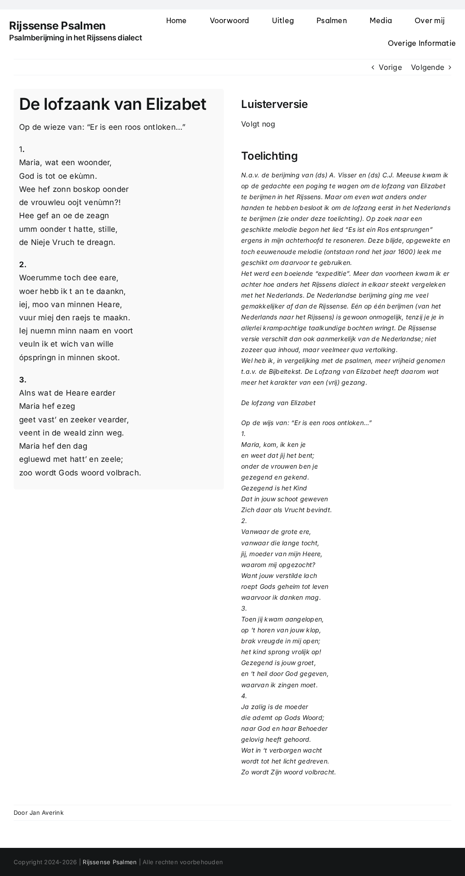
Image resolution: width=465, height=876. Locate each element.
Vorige (390, 67)
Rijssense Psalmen (110, 862)
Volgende (427, 67)
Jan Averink (47, 812)
